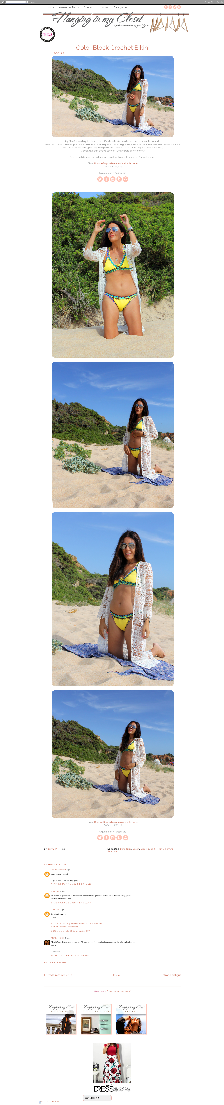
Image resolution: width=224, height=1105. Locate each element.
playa (161, 849)
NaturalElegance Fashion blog (64, 927)
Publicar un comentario (55, 962)
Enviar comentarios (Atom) (119, 991)
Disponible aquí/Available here (120, 163)
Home (50, 7)
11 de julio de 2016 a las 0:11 (70, 955)
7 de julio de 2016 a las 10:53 (71, 931)
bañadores (125, 849)
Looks (104, 7)
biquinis (145, 849)
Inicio (116, 975)
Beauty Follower (58, 869)
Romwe (98, 163)
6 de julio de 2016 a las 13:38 (71, 884)
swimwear (113, 851)
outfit (153, 849)
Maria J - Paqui (57, 938)
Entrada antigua (171, 975)
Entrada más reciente (58, 975)
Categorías (120, 7)
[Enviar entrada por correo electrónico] (63, 848)
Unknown (55, 891)
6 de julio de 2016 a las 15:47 (71, 902)
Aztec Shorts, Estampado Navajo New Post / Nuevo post (76, 923)
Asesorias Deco (69, 7)
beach (136, 849)
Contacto (90, 7)
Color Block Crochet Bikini (112, 48)
